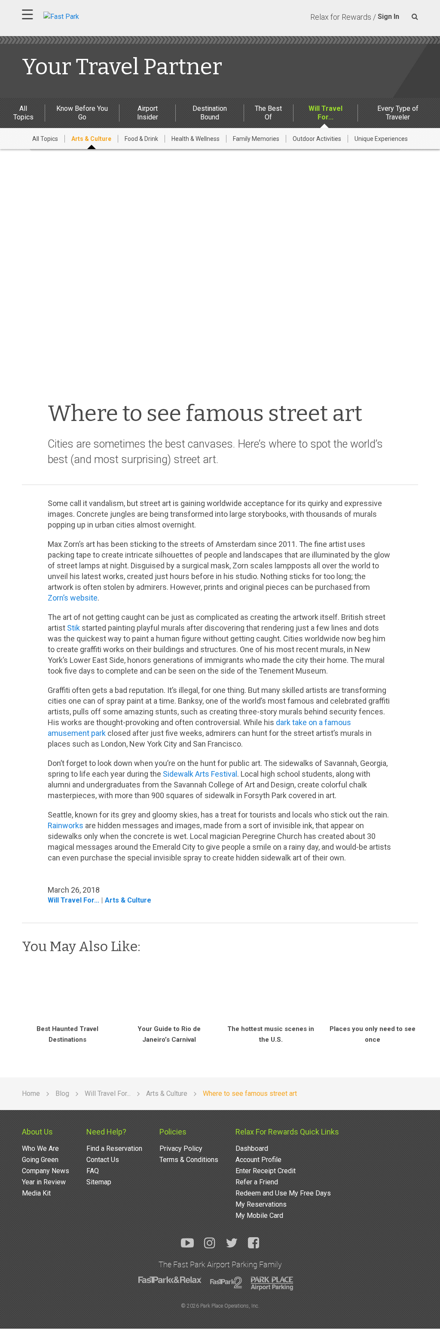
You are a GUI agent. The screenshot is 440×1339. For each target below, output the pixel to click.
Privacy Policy (180, 1148)
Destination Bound (209, 112)
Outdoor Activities (317, 138)
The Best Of (268, 112)
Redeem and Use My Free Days (283, 1193)
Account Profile (258, 1160)
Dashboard (251, 1148)
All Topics (23, 112)
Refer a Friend (256, 1182)
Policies (172, 1131)
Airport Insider (147, 112)
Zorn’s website (73, 597)
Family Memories (256, 138)
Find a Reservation (114, 1148)
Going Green (40, 1160)
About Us (37, 1131)
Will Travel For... (325, 112)
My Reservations (261, 1204)
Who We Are (40, 1148)
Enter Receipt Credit (265, 1171)
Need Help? (106, 1131)
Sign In (388, 16)
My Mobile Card (259, 1215)
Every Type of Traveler (398, 112)
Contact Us (102, 1160)
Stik (73, 627)
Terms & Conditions (188, 1160)
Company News (45, 1171)
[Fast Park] (98, 15)
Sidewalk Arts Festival (200, 773)
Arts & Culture (91, 138)
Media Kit (36, 1193)
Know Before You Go (82, 112)
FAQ (92, 1171)
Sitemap (98, 1182)
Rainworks (65, 825)
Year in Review (44, 1182)
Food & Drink (141, 138)
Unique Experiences (381, 138)
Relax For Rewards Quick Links (287, 1131)
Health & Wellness (195, 138)
